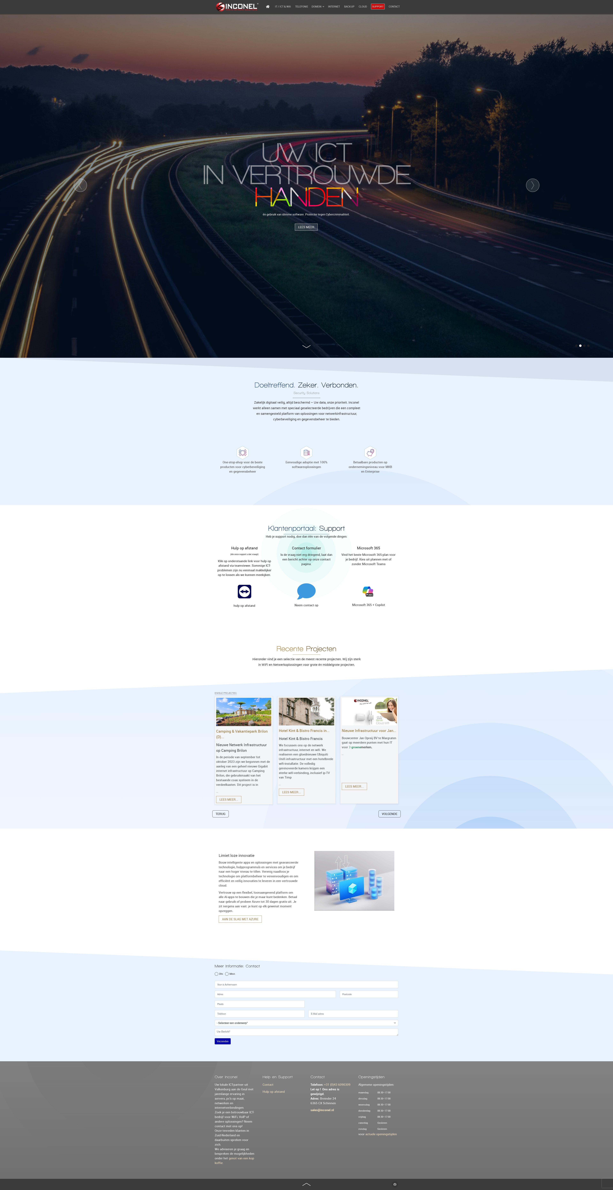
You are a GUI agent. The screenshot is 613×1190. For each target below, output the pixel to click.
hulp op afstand (244, 606)
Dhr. (221, 973)
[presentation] (80, 185)
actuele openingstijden (381, 1134)
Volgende (389, 814)
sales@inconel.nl (322, 1110)
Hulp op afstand (274, 1092)
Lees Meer (306, 218)
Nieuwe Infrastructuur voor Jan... (369, 730)
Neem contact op (306, 605)
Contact (268, 1085)
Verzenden (223, 1041)
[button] (576, 345)
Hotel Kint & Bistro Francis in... (304, 730)
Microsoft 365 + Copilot (368, 605)
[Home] (268, 6)
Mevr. (232, 973)
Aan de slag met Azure (240, 919)
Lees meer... (228, 799)
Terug (220, 814)
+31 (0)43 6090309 (337, 1085)
